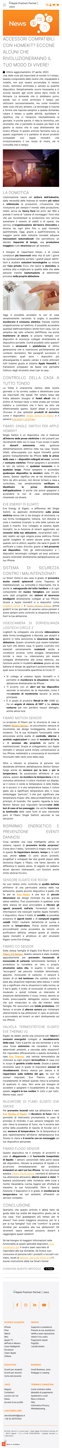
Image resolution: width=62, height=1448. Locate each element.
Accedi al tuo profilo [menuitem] (13, 1402)
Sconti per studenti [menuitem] (13, 1369)
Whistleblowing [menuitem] (38, 1408)
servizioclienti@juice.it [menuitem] (14, 1415)
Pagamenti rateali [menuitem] (39, 1340)
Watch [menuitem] (7, 1333)
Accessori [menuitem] (8, 1349)
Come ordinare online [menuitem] (41, 1389)
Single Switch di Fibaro (40, 415)
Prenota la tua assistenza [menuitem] (43, 1330)
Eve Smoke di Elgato (15, 1113)
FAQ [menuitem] (33, 1402)
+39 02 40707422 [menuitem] (12, 1418)
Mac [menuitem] (6, 1336)
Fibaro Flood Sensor (23, 1173)
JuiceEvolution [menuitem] (38, 1346)
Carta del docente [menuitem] (12, 1376)
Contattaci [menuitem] (9, 1392)
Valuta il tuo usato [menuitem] (39, 1336)
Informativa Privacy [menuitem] (40, 1405)
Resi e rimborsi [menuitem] (38, 1399)
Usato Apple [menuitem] (10, 1353)
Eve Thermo (16, 1056)
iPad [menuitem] (6, 1330)
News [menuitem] (7, 1399)
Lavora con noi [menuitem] (11, 1395)
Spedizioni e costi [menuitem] (39, 1395)
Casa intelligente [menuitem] (12, 1346)
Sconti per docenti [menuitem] (13, 1372)
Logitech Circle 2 (13, 605)
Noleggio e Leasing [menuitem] (40, 1372)
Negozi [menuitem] (7, 1389)
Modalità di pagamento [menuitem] (42, 1392)
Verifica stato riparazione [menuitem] (42, 1333)
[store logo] (24, 4)
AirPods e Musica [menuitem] (12, 1343)
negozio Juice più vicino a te (35, 1257)
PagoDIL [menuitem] (35, 1343)
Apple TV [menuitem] (8, 1340)
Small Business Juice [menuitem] (40, 1369)
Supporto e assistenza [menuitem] (41, 1327)
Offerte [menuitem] (7, 1356)
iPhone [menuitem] (7, 1327)
